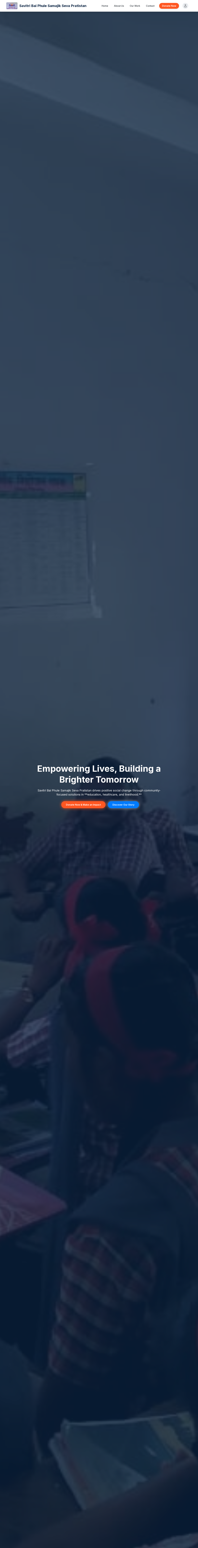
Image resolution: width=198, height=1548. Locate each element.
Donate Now (169, 5)
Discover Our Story (123, 804)
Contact (150, 5)
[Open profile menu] (185, 6)
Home (105, 5)
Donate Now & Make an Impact (83, 804)
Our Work (135, 5)
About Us (119, 5)
